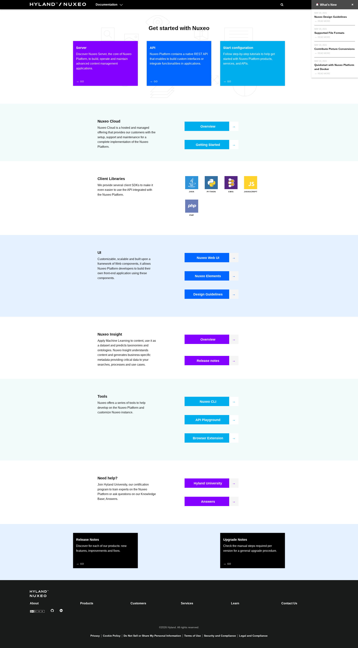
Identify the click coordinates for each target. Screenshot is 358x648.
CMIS (231, 192)
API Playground (207, 420)
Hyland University (208, 483)
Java (191, 192)
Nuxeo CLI (208, 401)
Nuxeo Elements (208, 276)
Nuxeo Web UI (208, 258)
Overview (207, 126)
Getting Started (208, 145)
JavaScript (250, 192)
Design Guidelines (208, 294)
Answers (208, 501)
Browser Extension (208, 438)
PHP (191, 215)
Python (211, 192)
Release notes (208, 361)
